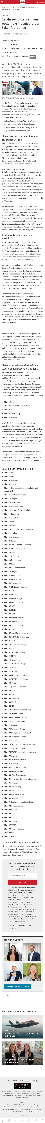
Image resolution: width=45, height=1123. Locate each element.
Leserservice (18, 1091)
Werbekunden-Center (13, 1093)
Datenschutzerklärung (16, 907)
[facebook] (3, 1120)
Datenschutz (35, 1093)
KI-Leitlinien (28, 1095)
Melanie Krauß (22, 34)
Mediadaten (26, 1093)
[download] (36, 1120)
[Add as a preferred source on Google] (22, 1086)
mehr (32, 57)
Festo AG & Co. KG (9, 52)
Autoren (26, 1097)
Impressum (19, 1095)
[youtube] (30, 1080)
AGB (25, 1091)
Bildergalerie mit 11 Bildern (17, 987)
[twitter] (9, 1120)
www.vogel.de (28, 1111)
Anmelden (40, 2)
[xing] (15, 1120)
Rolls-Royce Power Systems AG (15, 56)
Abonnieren (22, 882)
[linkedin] (22, 1120)
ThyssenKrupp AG (34, 48)
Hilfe (30, 1091)
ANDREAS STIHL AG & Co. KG (14, 48)
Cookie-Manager (8, 1091)
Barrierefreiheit (8, 1095)
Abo (34, 1095)
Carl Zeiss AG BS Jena (11, 44)
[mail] (29, 1120)
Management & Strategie (9, 7)
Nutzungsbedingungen (16, 902)
